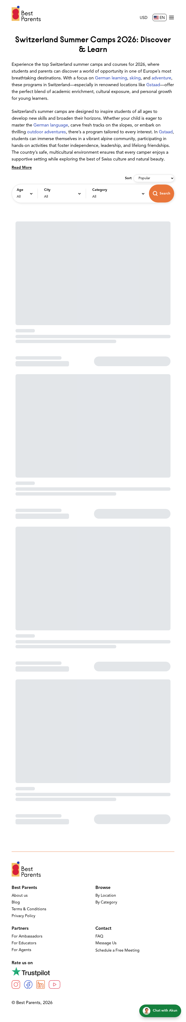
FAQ (99, 936)
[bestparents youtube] (54, 984)
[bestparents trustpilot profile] (93, 971)
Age (20, 190)
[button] (24, 193)
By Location (105, 896)
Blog (16, 902)
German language (50, 125)
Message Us (105, 943)
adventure (161, 78)
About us (20, 896)
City (47, 190)
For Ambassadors (27, 936)
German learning (111, 78)
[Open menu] (171, 17)
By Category (106, 902)
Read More (22, 168)
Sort (128, 178)
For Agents (21, 950)
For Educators (24, 943)
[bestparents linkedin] (40, 984)
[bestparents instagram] (16, 984)
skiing (135, 78)
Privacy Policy (23, 916)
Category (99, 190)
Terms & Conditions (29, 909)
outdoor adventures (46, 132)
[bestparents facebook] (28, 984)
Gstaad (153, 85)
